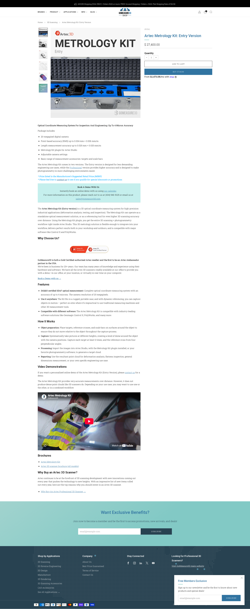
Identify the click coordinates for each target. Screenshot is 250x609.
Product (54, 12)
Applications (70, 12)
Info (83, 12)
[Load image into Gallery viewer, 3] (43, 54)
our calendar (110, 191)
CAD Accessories (46, 587)
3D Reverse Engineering (49, 566)
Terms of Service (90, 570)
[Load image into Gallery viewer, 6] (43, 88)
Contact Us (87, 574)
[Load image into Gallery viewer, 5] (43, 77)
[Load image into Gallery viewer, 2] (43, 43)
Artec (147, 29)
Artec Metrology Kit (50, 461)
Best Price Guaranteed (93, 566)
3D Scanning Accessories (50, 583)
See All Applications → (49, 592)
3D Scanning (52, 22)
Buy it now (178, 72)
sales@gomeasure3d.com (88, 198)
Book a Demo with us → (49, 278)
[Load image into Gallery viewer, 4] (43, 65)
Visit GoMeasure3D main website (188, 565)
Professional (76, 167)
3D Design (43, 570)
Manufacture (44, 574)
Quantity (149, 53)
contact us (62, 179)
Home (40, 22)
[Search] (211, 12)
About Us (87, 561)
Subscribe (231, 598)
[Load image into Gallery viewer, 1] (43, 32)
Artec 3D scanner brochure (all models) (60, 466)
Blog (92, 12)
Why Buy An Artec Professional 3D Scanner (63, 491)
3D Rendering (44, 579)
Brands (41, 12)
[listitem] (125, 4)
